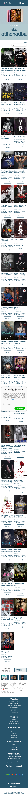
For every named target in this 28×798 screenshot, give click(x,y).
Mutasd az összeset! (19, 669)
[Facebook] (11, 786)
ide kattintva (14, 399)
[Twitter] (14, 786)
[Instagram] (16, 786)
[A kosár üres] (20, 3)
